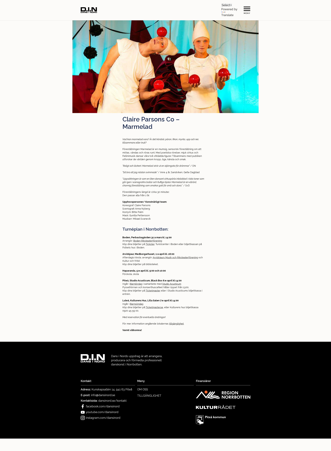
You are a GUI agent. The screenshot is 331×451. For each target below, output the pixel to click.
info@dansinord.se (103, 395)
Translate (227, 15)
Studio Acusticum (171, 284)
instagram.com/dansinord (103, 417)
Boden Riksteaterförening (147, 240)
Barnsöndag (136, 304)
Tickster (150, 244)
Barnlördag (136, 284)
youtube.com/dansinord (102, 412)
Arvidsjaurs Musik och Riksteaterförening (175, 257)
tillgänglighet (176, 323)
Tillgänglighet (149, 395)
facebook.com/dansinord (103, 406)
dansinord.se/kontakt (112, 400)
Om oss (142, 389)
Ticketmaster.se (154, 307)
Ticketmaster (153, 290)
